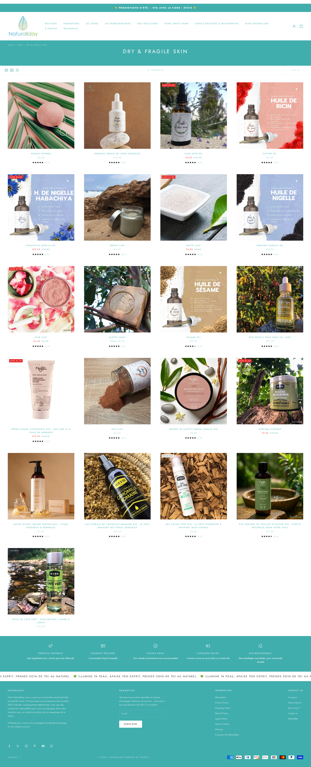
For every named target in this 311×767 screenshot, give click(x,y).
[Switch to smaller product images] (11, 70)
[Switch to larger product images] (6, 70)
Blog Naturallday (257, 23)
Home (11, 45)
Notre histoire (294, 702)
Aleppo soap (117, 337)
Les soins (92, 23)
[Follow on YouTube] (43, 746)
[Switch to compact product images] (17, 70)
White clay (193, 245)
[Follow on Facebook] (9, 746)
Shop (20, 45)
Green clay (117, 245)
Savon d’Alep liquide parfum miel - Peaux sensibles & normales (41, 526)
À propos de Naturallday (227, 734)
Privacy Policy (222, 702)
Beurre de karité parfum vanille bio (193, 429)
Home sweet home (176, 23)
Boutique (51, 23)
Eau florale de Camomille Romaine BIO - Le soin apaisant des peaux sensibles (117, 526)
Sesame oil (193, 337)
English (12, 757)
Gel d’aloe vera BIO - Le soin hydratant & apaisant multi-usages (194, 526)
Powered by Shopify (137, 757)
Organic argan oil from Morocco (117, 153)
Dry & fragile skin (36, 45)
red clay (117, 429)
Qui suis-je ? (294, 708)
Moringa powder (270, 429)
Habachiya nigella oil (41, 245)
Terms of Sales (222, 724)
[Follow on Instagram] (26, 746)
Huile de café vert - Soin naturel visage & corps (41, 621)
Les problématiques (118, 23)
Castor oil (270, 153)
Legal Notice (221, 718)
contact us (293, 713)
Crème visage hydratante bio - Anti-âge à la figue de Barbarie (41, 431)
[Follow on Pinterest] (34, 746)
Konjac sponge (41, 153)
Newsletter (293, 718)
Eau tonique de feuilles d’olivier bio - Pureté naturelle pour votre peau (270, 526)
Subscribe (130, 724)
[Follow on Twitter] (17, 746)
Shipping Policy (222, 708)
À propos (51, 28)
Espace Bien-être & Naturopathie (217, 23)
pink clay (41, 337)
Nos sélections (147, 23)
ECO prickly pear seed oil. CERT (270, 337)
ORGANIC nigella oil (270, 245)
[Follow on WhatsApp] (51, 746)
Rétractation (220, 697)
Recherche (71, 28)
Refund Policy (221, 713)
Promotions (71, 23)
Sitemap (219, 729)
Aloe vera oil (193, 153)
